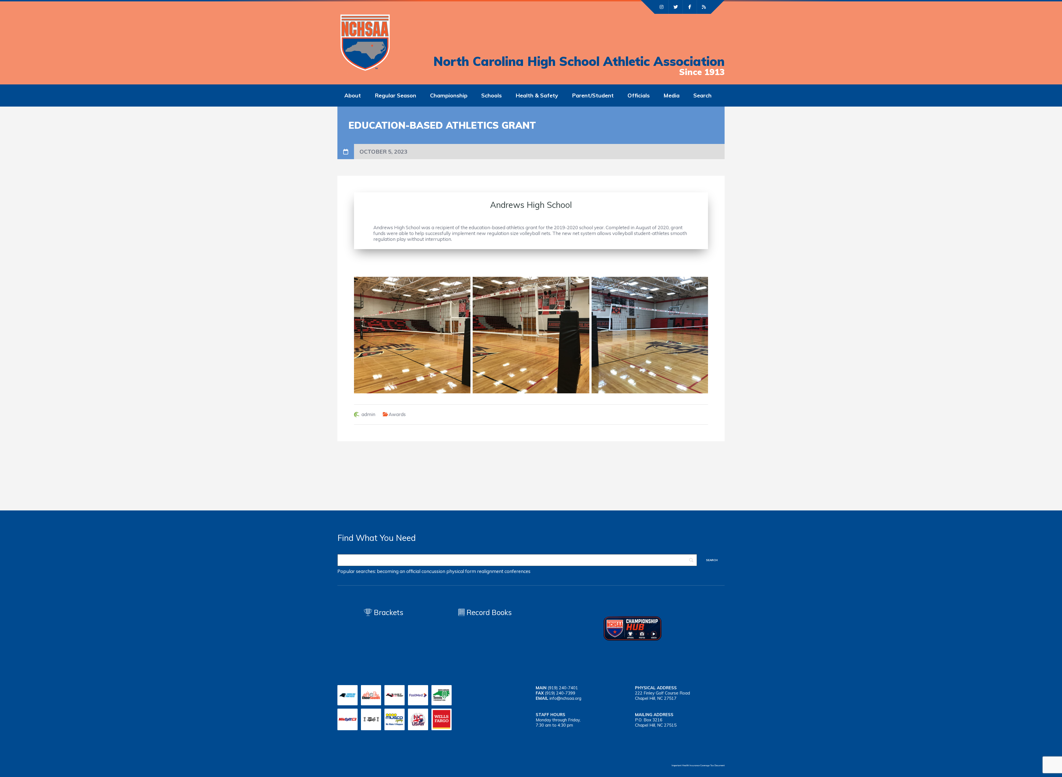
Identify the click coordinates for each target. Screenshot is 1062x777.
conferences (517, 571)
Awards (397, 414)
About (352, 95)
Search (702, 95)
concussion (433, 571)
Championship (448, 95)
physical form (461, 571)
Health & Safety (537, 95)
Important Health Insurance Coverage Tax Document (698, 765)
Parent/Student (593, 95)
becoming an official (398, 571)
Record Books (488, 612)
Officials (639, 95)
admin (368, 414)
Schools (491, 95)
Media (671, 95)
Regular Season (395, 95)
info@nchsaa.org (565, 698)
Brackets (387, 612)
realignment (490, 571)
